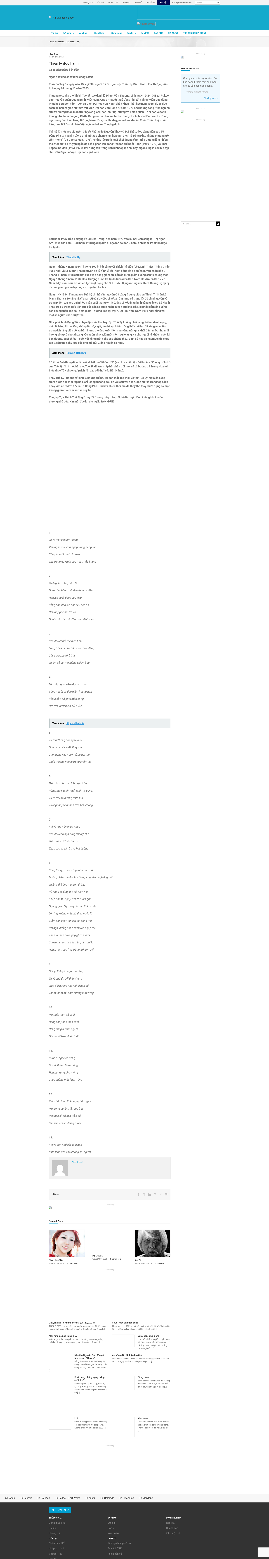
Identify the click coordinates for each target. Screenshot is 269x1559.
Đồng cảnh (143, 1377)
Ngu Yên (138, 1260)
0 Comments (72, 1263)
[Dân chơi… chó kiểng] (123, 1341)
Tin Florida (9, 1498)
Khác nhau (143, 1418)
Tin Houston (43, 1498)
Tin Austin (90, 1498)
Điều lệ (52, 1528)
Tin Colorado (107, 1498)
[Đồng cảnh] (123, 1383)
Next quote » (211, 98)
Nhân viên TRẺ (57, 1543)
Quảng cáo (172, 1528)
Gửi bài (112, 1522)
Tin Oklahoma (126, 1498)
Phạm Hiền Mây (56, 1260)
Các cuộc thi (173, 1533)
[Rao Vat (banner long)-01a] (178, 13)
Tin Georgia (25, 1498)
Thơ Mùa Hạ (97, 1256)
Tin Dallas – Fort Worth (67, 1498)
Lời (76, 1418)
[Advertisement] (109, 1293)
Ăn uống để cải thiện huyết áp (127, 1355)
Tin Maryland (145, 1498)
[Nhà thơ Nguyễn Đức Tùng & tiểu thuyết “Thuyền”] (60, 1359)
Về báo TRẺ (55, 1553)
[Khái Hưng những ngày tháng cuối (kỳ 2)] (60, 1394)
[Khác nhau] (123, 1427)
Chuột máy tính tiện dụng (125, 1322)
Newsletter (113, 1533)
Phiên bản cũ (115, 1553)
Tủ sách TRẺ (115, 1548)
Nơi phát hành (56, 1548)
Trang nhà (62, 1510)
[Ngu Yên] (152, 1231)
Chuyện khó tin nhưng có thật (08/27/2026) (72, 1322)
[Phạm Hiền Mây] (67, 1231)
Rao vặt (170, 1522)
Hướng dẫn (55, 1533)
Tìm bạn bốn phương (119, 1543)
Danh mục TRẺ (57, 1522)
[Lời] (60, 1423)
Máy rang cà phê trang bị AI (63, 1336)
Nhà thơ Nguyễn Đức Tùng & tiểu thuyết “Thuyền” (89, 1356)
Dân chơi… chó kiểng (148, 1336)
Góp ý (111, 1528)
